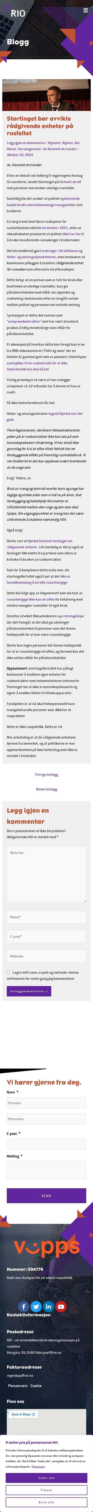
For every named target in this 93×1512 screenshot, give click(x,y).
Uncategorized (29, 149)
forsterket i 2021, (55, 227)
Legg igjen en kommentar (26, 142)
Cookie (36, 1385)
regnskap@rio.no (20, 1375)
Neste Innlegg (46, 789)
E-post (13, 1133)
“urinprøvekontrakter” (24, 321)
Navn (12, 1092)
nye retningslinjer (70, 616)
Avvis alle (46, 1502)
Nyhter (67, 142)
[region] (46, 1473)
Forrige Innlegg (46, 774)
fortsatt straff (70, 181)
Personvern (38, 1466)
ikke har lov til (73, 234)
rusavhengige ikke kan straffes (31, 599)
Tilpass (46, 1490)
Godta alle (46, 1478)
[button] (86, 10)
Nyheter (54, 142)
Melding (14, 1156)
